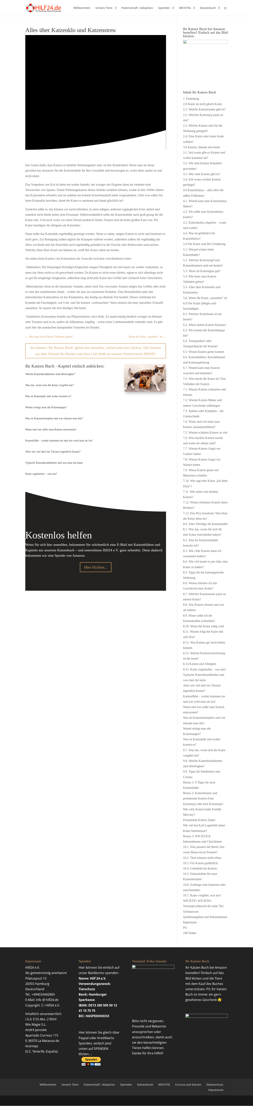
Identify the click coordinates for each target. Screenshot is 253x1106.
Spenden (164, 8)
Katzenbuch (208, 8)
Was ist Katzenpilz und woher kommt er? (48, 396)
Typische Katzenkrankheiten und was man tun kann (54, 462)
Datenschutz (214, 1084)
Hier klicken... (95, 567)
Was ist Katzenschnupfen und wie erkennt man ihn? (54, 418)
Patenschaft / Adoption (137, 8)
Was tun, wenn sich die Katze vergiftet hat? (49, 385)
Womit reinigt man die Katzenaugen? (46, 407)
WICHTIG (185, 8)
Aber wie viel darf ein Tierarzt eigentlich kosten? (52, 451)
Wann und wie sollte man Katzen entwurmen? (50, 429)
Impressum (215, 1090)
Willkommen (82, 8)
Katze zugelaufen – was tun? (41, 473)
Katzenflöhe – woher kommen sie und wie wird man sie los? (59, 440)
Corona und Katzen (188, 1084)
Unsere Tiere (103, 8)
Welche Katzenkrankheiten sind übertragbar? (50, 374)
